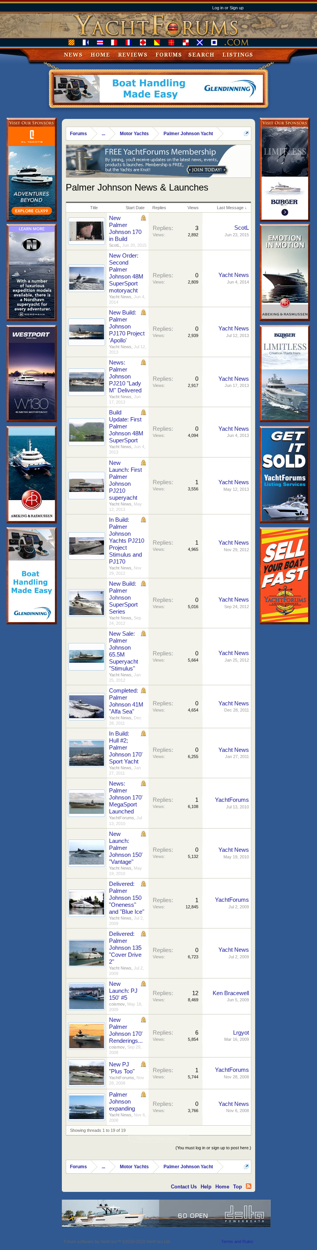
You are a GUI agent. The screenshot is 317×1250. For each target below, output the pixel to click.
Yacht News (120, 296)
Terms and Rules (237, 1241)
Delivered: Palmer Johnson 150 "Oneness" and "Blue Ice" (126, 898)
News (73, 55)
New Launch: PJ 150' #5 (123, 991)
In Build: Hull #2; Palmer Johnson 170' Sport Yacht (126, 748)
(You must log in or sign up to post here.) (213, 1147)
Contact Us (184, 1187)
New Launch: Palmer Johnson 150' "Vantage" (126, 848)
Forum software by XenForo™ (117, 1241)
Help (206, 1187)
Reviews (133, 55)
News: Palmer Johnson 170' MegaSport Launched (126, 798)
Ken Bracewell (231, 993)
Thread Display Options (158, 1138)
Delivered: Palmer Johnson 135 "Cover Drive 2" (125, 948)
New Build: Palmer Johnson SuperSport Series (123, 598)
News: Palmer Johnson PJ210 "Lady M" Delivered (125, 376)
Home (100, 55)
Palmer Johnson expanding (122, 1102)
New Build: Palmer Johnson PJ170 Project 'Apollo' (127, 326)
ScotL (114, 245)
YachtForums (121, 817)
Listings (237, 55)
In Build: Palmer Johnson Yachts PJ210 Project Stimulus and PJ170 (126, 541)
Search (201, 55)
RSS (248, 1186)
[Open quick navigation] (246, 133)
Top (237, 1187)
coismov (117, 1004)
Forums (168, 55)
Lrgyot (241, 1033)
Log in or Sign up (228, 7)
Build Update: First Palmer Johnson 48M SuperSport (126, 426)
